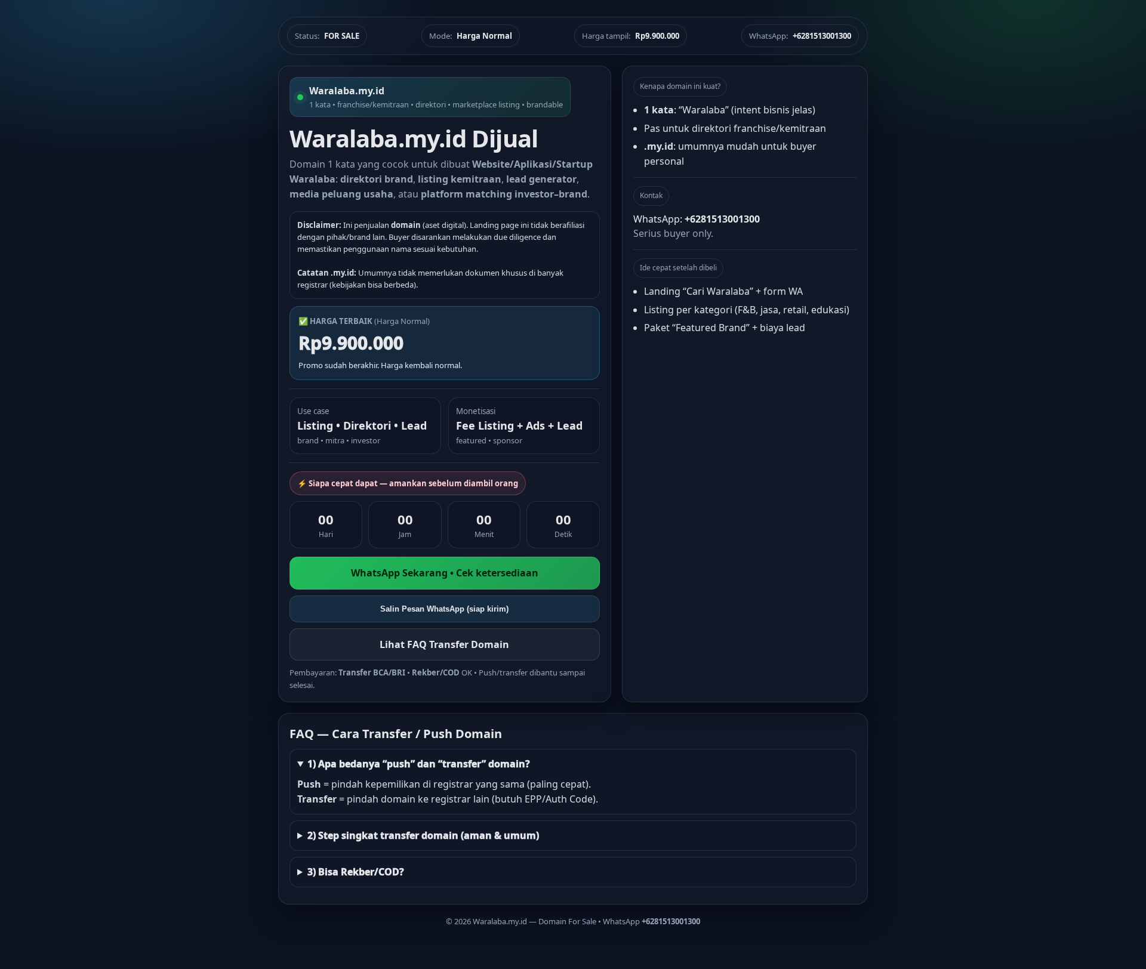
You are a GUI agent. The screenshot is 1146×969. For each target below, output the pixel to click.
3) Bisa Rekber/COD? (355, 871)
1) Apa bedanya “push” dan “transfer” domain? (418, 763)
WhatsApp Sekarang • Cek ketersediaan (444, 572)
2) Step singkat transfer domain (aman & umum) (423, 835)
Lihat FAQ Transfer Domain (444, 644)
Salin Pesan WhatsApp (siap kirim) (444, 608)
